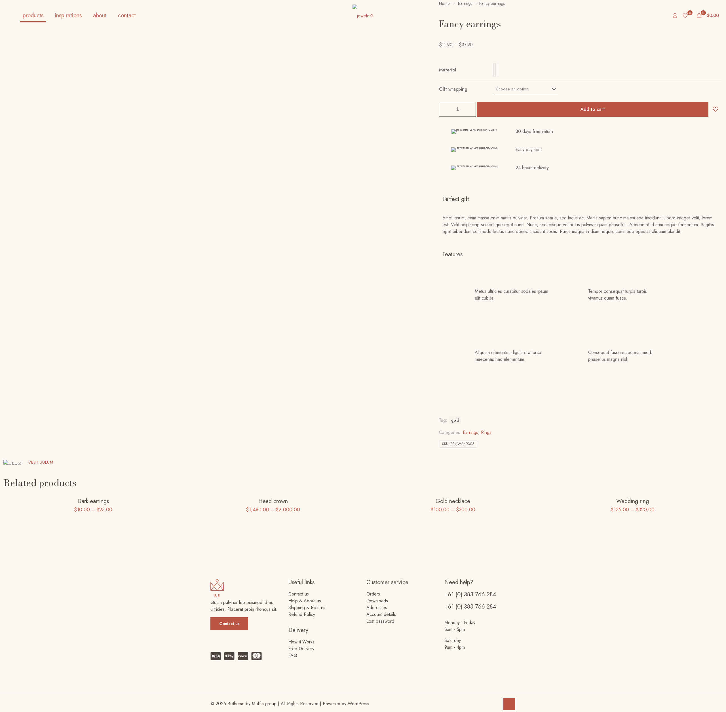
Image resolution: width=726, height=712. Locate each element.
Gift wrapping (453, 89)
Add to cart (593, 109)
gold (455, 420)
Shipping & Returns (306, 607)
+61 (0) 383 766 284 (470, 594)
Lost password (380, 621)
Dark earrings (93, 501)
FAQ (292, 655)
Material (447, 70)
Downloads (377, 600)
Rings (486, 432)
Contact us (298, 594)
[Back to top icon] (509, 704)
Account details (381, 614)
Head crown (273, 501)
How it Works (301, 642)
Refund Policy (301, 614)
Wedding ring (632, 501)
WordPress (358, 703)
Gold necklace (453, 501)
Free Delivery (301, 648)
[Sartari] (363, 15)
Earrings (470, 432)
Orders (373, 594)
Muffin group (264, 703)
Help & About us (304, 600)
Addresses (376, 607)
